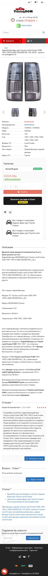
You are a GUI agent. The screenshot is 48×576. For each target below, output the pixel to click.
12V (23, 509)
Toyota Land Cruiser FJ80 (30, 507)
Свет (6, 48)
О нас (8, 548)
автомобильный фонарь (23, 512)
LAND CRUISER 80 (14, 509)
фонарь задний (12, 507)
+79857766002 (26, 26)
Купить (24, 192)
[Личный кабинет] (42, 2)
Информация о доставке (22, 548)
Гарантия (33, 550)
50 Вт (28, 509)
